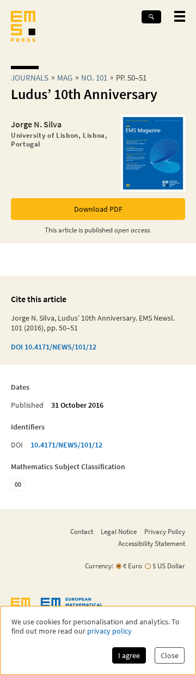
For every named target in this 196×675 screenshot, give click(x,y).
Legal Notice (119, 531)
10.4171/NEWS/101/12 (66, 445)
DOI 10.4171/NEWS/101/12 (53, 347)
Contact (81, 531)
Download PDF (98, 209)
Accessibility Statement (151, 543)
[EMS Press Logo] (23, 27)
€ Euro (132, 566)
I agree (129, 655)
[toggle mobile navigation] (179, 16)
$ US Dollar (168, 566)
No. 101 (94, 77)
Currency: (99, 566)
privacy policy (109, 631)
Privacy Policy (164, 531)
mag (64, 77)
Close (170, 655)
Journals (29, 77)
